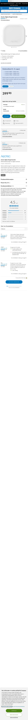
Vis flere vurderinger (14, 281)
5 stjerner (4, 210)
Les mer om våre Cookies (7, 706)
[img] (26, 36)
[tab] (4, 1)
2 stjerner (4, 216)
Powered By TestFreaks (20, 277)
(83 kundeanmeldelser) (5, 20)
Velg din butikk (6, 110)
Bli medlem (5, 86)
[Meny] (1, 8)
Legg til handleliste (23, 50)
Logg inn (11, 86)
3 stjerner (4, 214)
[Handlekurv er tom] (26, 8)
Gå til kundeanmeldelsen (7, 136)
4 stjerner (4, 212)
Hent (7, 116)
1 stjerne (4, 219)
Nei (24, 242)
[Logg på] (23, 8)
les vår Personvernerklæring (18, 706)
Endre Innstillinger (14, 717)
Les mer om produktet (6, 63)
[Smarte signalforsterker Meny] (12, 14)
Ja (21, 242)
